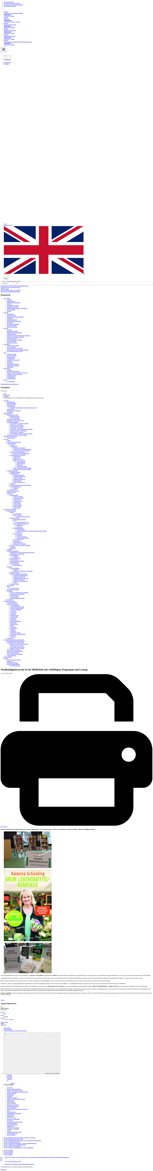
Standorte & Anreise (12, 1097)
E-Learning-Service (18, 539)
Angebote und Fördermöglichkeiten (22, 449)
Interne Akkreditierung (19, 482)
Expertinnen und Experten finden (15, 642)
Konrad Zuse (16, 508)
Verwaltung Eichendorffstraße (17, 634)
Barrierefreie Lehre (18, 542)
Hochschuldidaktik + (12, 1123)
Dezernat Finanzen (15, 568)
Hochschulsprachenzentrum (17, 561)
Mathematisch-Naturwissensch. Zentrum (17, 1109)
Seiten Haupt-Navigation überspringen (10, 291)
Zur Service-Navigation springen (12, 3)
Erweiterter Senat (14, 588)
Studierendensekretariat (19, 576)
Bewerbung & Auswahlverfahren (15, 317)
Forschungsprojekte (12, 338)
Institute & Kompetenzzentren (14, 332)
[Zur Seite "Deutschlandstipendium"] (12, 1142)
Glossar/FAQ (13, 489)
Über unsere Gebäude (12, 604)
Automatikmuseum (15, 605)
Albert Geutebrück (18, 496)
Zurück (2, 1000)
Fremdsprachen (11, 358)
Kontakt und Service (12, 342)
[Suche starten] (17, 283)
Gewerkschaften (14, 597)
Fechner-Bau (13, 612)
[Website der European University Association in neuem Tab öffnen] (19, 1137)
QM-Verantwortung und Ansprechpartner (20, 485)
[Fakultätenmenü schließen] (4, 49)
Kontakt (9, 311)
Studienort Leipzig (11, 354)
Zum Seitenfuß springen (10, 6)
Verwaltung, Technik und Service (15, 420)
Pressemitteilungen (11, 403)
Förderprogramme (11, 334)
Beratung (19, 532)
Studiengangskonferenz (19, 479)
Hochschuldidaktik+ (18, 528)
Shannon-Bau (13, 628)
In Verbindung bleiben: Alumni (15, 351)
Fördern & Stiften (11, 347)
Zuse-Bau (12, 637)
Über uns (9, 304)
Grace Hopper (17, 499)
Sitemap (32, 1164)
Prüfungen (9, 1096)
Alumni (9, 1130)
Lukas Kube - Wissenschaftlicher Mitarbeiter (21, 429)
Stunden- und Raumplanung (20, 581)
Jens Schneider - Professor (16, 432)
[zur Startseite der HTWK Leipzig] (10, 290)
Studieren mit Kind (18, 459)
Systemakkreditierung (15, 486)
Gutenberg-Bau (14, 617)
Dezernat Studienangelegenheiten (18, 574)
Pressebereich (10, 1100)
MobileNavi (4, 1169)
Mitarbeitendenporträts (12, 422)
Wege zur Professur (15, 417)
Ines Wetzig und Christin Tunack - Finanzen (21, 433)
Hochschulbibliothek (15, 558)
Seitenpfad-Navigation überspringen (10, 384)
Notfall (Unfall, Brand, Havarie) (15, 1090)
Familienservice (17, 456)
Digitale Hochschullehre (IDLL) (15, 1122)
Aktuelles (9, 299)
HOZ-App (19, 526)
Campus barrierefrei (12, 602)
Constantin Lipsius (18, 501)
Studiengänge (10, 314)
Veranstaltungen (11, 377)
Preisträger (19, 535)
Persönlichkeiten (14, 495)
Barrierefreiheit (25, 1164)
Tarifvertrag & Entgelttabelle (17, 594)
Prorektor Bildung (14, 518)
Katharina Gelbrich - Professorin (18, 430)
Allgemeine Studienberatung (20, 575)
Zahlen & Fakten (11, 492)
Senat (8, 586)
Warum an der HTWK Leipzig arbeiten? (17, 435)
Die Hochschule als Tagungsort (15, 348)
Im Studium (10, 322)
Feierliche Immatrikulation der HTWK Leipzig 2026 (23, 407)
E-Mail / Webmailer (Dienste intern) (16, 1099)
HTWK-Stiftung (11, 1135)
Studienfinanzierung (12, 319)
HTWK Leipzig (5, 288)
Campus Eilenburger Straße (17, 607)
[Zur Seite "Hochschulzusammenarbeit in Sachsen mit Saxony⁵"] (12, 1146)
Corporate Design (11, 655)
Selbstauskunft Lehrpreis (23, 538)
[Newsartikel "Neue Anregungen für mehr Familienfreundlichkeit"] (22, 1140)
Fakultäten (6, 64)
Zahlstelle (15, 569)
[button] (7, 57)
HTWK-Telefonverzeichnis (14, 660)
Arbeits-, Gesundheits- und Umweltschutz (17, 1092)
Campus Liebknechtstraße (16, 608)
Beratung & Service (12, 327)
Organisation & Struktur (13, 305)
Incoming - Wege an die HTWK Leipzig (17, 372)
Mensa (12, 625)
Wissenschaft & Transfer (13, 345)
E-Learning (10, 1120)
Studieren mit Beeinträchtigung (21, 453)
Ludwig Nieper (17, 503)
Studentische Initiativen (13, 364)
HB (5, 1014)
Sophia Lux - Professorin (16, 425)
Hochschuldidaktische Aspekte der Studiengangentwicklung (32, 531)
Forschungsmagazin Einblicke (14, 340)
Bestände (15, 556)
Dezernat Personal (14, 572)
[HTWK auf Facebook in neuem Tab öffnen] (8, 1153)
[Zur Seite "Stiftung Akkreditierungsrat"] (19, 1147)
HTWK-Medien (11, 309)
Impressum (10, 661)
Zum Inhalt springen (9, 2)
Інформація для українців (14, 410)
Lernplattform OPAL (12, 1125)
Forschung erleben (11, 341)
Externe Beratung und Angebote (21, 450)
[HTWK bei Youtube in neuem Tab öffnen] (8, 1154)
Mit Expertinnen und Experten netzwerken (17, 350)
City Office (13, 611)
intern (5, 380)
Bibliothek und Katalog (13, 1105)
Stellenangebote (11, 301)
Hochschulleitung (11, 511)
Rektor (12, 512)
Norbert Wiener (17, 506)
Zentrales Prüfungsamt (19, 579)
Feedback (12, 483)
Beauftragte (10, 599)
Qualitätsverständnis (15, 472)
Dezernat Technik (14, 584)
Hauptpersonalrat (14, 595)
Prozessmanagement (18, 475)
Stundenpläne (10, 1094)
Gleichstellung (13, 446)
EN (84, 273)
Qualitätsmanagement (12, 470)
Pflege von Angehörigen (19, 460)
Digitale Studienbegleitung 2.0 (21, 523)
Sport (8, 1110)
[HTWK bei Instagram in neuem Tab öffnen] (8, 1150)
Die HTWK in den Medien (14, 650)
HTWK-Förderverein (12, 1133)
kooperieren (7, 344)
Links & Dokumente (22, 466)
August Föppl (16, 502)
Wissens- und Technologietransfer (15, 337)
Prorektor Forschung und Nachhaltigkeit (20, 545)
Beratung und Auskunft (19, 448)
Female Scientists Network (23, 516)
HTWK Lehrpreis (17, 533)
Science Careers (17, 515)
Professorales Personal (12, 415)
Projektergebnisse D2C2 (23, 522)
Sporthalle (12, 629)
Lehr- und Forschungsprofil (14, 442)
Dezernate (9, 566)
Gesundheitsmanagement (13, 360)
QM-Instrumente (14, 473)
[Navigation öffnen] (1, 53)
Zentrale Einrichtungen (13, 551)
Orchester (9, 361)
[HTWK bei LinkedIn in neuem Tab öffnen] (8, 1151)
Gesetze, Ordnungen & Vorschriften (19, 592)
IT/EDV (15, 582)
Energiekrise (10, 412)
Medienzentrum (14, 624)
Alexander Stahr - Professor (17, 426)
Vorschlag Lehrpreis (22, 536)
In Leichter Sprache (15, 665)
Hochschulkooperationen (13, 371)
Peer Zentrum (16, 541)
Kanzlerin (12, 546)
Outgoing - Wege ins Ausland (14, 374)
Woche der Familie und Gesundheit (22, 469)
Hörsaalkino (10, 362)
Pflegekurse (19, 465)
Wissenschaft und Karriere (13, 419)
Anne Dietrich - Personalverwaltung (19, 423)
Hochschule (7, 298)
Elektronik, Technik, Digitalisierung (19, 644)
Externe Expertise (17, 478)
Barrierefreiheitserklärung (13, 664)
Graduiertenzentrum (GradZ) (14, 1132)
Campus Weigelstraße (15, 609)
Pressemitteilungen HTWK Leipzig (16, 641)
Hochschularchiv (14, 555)
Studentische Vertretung (13, 365)
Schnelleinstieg (7, 62)
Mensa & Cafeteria (11, 355)
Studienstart (10, 318)
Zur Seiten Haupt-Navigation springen (13, 4)
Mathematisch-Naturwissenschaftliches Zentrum (22, 552)
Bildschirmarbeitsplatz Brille (17, 598)
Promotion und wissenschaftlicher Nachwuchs (18, 335)
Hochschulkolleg (14, 562)
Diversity (12, 445)
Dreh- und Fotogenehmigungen (15, 651)
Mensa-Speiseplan (11, 1093)
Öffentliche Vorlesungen (13, 1127)
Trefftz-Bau (13, 631)
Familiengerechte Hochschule (17, 455)
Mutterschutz (16, 458)
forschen (6, 328)
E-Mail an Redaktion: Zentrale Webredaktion (15, 1030)
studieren (6, 312)
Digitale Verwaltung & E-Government (23, 571)
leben (5, 352)
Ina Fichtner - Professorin (16, 427)
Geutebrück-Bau (14, 615)
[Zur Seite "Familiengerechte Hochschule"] (13, 1139)
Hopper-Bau (13, 619)
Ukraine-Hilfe (10, 409)
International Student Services (20, 578)
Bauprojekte (10, 638)
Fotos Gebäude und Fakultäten (14, 654)
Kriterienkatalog (17, 480)
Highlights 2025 (11, 402)
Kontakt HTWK (8, 225)
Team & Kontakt (17, 565)
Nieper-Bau (13, 627)
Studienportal (10, 1126)
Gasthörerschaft (11, 438)
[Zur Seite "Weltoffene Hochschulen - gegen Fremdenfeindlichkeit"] (20, 1143)
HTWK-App (20, 525)
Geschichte (10, 493)
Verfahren (15, 488)
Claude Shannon (17, 505)
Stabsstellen (13, 548)
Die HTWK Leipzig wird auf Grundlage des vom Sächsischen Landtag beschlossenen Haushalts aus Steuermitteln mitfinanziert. (37, 1157)
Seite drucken (7, 1028)
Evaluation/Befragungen (19, 476)
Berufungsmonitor (14, 416)
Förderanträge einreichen (19, 519)
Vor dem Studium (11, 315)
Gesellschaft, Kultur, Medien (17, 647)
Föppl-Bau (13, 614)
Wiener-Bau (13, 635)
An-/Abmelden (11, 381)
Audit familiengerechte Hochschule (22, 468)
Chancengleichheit (11, 443)
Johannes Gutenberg (18, 498)
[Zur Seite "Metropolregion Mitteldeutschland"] (15, 1144)
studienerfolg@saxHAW (19, 544)
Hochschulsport (11, 357)
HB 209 (6, 1016)
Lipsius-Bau (13, 622)
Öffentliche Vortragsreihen (13, 302)
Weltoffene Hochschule (13, 491)
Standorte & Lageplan (12, 307)
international (7, 368)
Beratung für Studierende (13, 1119)
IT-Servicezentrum (15, 564)
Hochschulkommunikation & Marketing (17, 308)
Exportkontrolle (17, 513)
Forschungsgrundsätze (12, 331)
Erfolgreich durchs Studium (14, 321)
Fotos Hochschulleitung (13, 652)
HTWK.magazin (11, 405)
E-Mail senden (4, 1022)
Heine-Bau (13, 618)
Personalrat (10, 591)
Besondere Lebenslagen (13, 324)
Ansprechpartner (21, 462)
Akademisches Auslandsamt (17, 554)
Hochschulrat (10, 585)
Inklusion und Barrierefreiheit (17, 452)
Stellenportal (10, 367)
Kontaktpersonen (11, 378)
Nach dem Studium (12, 325)
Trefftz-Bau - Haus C (15, 632)
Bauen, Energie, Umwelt (16, 645)
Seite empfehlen (8, 1029)
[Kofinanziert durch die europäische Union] (13, 1161)
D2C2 (14, 521)
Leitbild (9, 440)
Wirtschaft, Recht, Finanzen (17, 648)
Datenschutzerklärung (12, 662)
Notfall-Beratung (21, 463)
